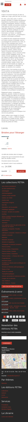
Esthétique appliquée (8, 209)
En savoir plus (7, 175)
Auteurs (3, 393)
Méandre (4, 237)
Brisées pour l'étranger (12, 132)
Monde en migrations (8, 242)
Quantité (4, 171)
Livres (3, 395)
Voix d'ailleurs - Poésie (8, 283)
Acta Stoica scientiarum (9, 186)
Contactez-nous (6, 407)
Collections (4, 391)
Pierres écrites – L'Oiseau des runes (12, 256)
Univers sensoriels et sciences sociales (13, 276)
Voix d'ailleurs (6, 281)
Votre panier (24, 5)
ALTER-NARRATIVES (8, 188)
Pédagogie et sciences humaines (12, 244)
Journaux (4, 222)
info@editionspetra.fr (13, 375)
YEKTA (9, 148)
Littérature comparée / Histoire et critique (14, 233)
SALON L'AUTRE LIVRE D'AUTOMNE (12, 311)
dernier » (22, 320)
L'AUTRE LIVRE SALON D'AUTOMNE (12, 303)
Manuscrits (4, 397)
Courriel (4, 335)
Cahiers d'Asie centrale (9, 195)
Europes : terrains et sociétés (10, 212)
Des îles (4, 205)
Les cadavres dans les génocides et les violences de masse (13, 225)
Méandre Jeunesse (7, 239)
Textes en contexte (7, 271)
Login (19, 5)
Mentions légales (6, 409)
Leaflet (19, 368)
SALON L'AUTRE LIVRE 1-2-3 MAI (11, 295)
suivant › (15, 320)
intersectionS (6, 220)
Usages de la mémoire (8, 278)
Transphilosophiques (8, 274)
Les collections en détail (12, 286)
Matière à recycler (7, 235)
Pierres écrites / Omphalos (10, 253)
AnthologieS (5, 191)
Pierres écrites (6, 246)
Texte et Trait (6, 269)
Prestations (4, 405)
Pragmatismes (6, 258)
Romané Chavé (6, 260)
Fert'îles (4, 214)
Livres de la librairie (7, 416)
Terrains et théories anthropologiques (13, 267)
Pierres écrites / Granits (9, 251)
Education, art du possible (9, 207)
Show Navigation (2, 2)
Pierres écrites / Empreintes (10, 249)
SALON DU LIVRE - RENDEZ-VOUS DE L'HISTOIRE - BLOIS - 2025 (13, 307)
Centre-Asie (5, 200)
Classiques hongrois (8, 202)
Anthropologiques (7, 193)
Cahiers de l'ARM (7, 198)
